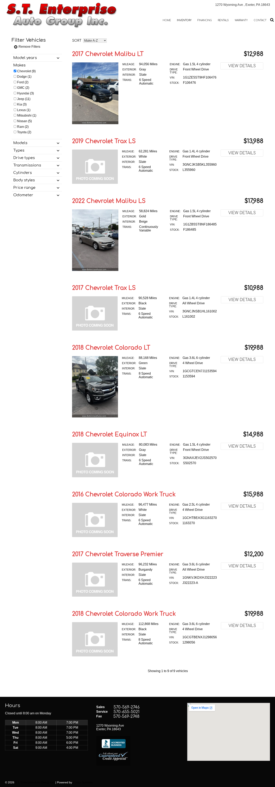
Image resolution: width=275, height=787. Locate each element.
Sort (77, 40)
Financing (204, 20)
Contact (260, 20)
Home (167, 20)
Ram (20, 126)
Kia (19, 104)
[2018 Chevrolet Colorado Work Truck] (95, 655)
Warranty (241, 20)
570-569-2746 (127, 707)
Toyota (22, 132)
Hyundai (23, 93)
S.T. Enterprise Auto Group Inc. (35, 782)
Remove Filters (29, 46)
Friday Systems (83, 782)
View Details (242, 66)
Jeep (20, 99)
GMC (21, 87)
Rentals (223, 20)
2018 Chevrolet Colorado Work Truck (124, 614)
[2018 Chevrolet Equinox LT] (95, 476)
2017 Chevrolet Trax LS (104, 288)
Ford (20, 82)
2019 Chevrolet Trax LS (104, 141)
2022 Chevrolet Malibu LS (109, 201)
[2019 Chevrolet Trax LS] (95, 183)
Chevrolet (24, 71)
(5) (24, 121)
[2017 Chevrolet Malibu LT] (95, 123)
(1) (24, 76)
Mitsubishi (24, 115)
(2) (22, 82)
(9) (26, 71)
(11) (23, 99)
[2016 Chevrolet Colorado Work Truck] (95, 536)
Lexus (21, 110)
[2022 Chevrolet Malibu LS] (95, 270)
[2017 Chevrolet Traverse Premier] (95, 595)
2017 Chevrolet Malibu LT (108, 54)
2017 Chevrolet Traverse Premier (117, 554)
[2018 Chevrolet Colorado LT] (95, 416)
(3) (25, 93)
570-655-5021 (127, 712)
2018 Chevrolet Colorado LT (111, 348)
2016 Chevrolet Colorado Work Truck (124, 494)
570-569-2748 (126, 716)
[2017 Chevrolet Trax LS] (95, 329)
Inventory (184, 20)
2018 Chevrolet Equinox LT (109, 434)
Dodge (22, 76)
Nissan (22, 121)
